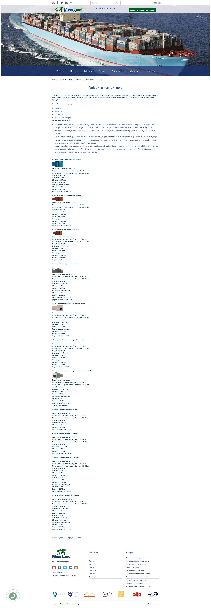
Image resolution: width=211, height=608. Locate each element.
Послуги (74, 71)
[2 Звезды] (54, 537)
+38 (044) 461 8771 (105, 8)
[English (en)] (159, 3)
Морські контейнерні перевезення (139, 558)
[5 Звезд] (58, 537)
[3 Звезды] (55, 537)
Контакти (150, 71)
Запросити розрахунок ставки (142, 10)
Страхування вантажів (134, 583)
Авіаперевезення (132, 567)
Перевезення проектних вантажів (138, 574)
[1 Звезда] (53, 537)
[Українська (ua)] (155, 3)
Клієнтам (88, 71)
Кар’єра (102, 71)
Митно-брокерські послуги (136, 580)
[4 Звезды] (56, 537)
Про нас (60, 71)
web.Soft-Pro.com (151, 604)
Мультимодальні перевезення (137, 577)
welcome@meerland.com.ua (64, 575)
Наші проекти (133, 71)
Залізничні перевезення (135, 570)
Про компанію (94, 558)
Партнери (116, 71)
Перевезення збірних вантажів (137, 561)
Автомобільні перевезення (136, 564)
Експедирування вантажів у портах (139, 586)
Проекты (92, 574)
